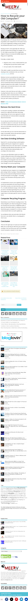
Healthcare (16, 494)
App (5, 488)
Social (3, 309)
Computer (4, 233)
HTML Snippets (8, 596)
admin (3, 21)
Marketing (13, 497)
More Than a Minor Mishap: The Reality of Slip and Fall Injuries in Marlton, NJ (15, 473)
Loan (9, 497)
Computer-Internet (18, 21)
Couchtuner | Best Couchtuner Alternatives (10, 326)
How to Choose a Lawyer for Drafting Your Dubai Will (5, 268)
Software (13, 501)
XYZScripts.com (19, 596)
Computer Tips (9, 233)
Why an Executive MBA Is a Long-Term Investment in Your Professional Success (15, 462)
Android (2, 488)
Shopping (20, 499)
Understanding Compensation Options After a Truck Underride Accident (14, 467)
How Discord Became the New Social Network (14, 432)
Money (22, 497)
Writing (16, 503)
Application (10, 488)
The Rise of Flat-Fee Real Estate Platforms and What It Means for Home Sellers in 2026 (16, 414)
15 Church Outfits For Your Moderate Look (10, 322)
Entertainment (4, 492)
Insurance (13, 495)
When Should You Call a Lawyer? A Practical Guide (15, 402)
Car (2, 490)
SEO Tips (16, 499)
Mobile (18, 497)
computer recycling (5, 73)
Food (21, 492)
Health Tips (22, 494)
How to (14, 233)
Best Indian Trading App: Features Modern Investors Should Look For (15, 379)
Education (23, 490)
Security (9, 499)
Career (4, 490)
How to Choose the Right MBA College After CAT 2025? (14, 268)
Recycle (17, 233)
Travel (12, 503)
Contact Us (10, 595)
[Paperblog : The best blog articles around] (14, 558)
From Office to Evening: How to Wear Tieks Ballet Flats (13, 284)
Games (2, 494)
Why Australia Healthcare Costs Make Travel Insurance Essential (16, 367)
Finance (17, 491)
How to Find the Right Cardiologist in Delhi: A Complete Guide (5, 284)
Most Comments (5, 317)
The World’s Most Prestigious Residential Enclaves (15, 349)
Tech (17, 501)
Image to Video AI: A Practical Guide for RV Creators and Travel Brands (15, 419)
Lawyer (24, 495)
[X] (11, 599)
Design (13, 490)
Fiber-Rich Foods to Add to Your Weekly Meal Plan (15, 408)
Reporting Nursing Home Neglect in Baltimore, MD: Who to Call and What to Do (16, 450)
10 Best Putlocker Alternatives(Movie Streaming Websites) (13, 324)
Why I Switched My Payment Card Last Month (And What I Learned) (14, 384)
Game (24, 491)
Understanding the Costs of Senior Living (15, 361)
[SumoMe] (26, 599)
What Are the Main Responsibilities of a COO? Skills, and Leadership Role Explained (15, 438)
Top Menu (6, 1)
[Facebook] (6, 599)
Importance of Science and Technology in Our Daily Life (13, 320)
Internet (18, 495)
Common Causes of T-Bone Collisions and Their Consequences (15, 456)
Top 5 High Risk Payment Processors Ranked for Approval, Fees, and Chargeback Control (16, 426)
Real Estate (4, 499)
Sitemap (14, 595)
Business (21, 487)
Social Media (7, 501)
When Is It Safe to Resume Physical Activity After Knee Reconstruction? (15, 396)
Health (11, 493)
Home (3, 495)
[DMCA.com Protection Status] (6, 558)
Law (21, 496)
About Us (5, 595)
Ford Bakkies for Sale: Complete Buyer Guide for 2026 (14, 444)
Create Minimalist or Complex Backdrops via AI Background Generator (5, 253)
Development (18, 490)
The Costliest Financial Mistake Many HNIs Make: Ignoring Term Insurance (15, 373)
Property (25, 497)
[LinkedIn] (21, 599)
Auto (15, 488)
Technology (5, 503)
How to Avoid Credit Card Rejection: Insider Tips (13, 252)
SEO (12, 499)
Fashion (10, 492)
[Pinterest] (16, 599)
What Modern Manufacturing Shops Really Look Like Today (15, 479)
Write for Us (19, 595)
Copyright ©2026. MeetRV (6, 593)
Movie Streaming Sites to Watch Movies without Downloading (14, 327)
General (6, 494)
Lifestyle (4, 497)
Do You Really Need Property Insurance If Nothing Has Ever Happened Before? (15, 390)
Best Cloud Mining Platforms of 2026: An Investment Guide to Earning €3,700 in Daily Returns (16, 355)
